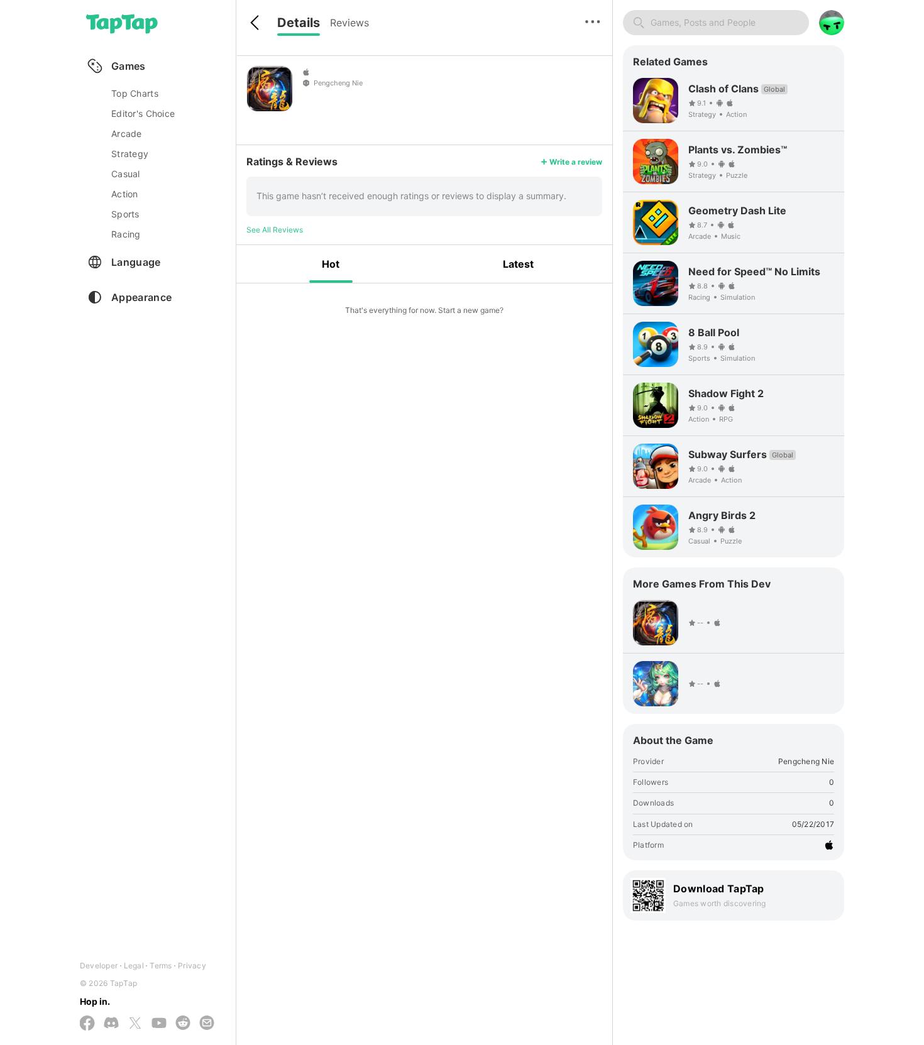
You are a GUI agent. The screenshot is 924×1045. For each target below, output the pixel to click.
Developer (99, 965)
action (124, 194)
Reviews (349, 22)
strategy (129, 153)
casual (125, 173)
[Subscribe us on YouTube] (159, 1023)
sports (125, 214)
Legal (134, 965)
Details (298, 22)
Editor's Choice (143, 113)
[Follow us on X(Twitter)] (135, 1023)
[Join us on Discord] (111, 1023)
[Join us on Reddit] (182, 1023)
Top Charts (134, 93)
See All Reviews (274, 229)
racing (126, 234)
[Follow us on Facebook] (87, 1023)
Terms (161, 965)
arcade (126, 133)
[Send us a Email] (206, 1023)
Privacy (192, 965)
